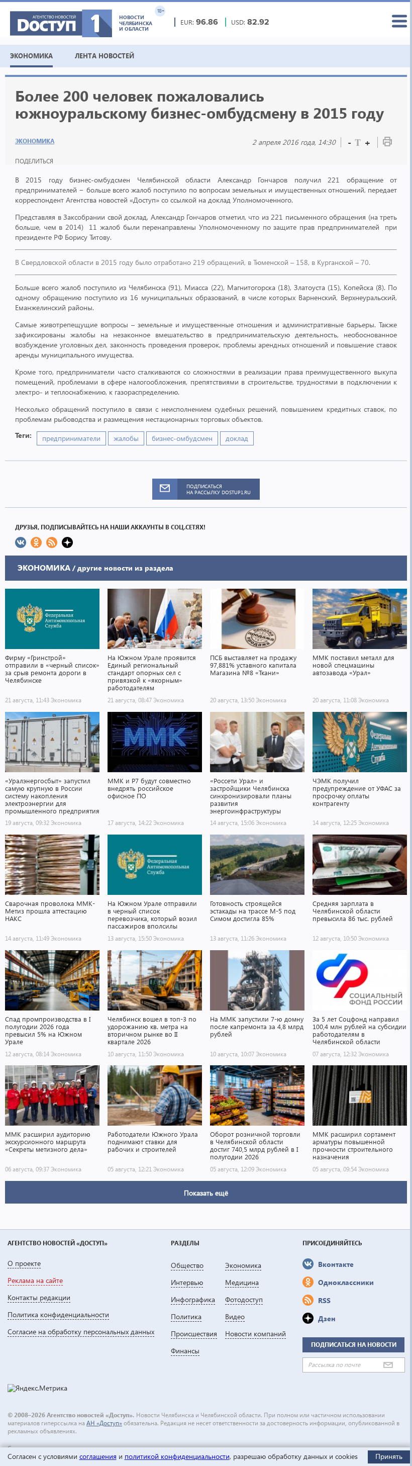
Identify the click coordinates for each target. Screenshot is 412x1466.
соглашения (98, 1456)
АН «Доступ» (104, 1423)
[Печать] (387, 143)
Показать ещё (206, 1193)
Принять (388, 1456)
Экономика (34, 141)
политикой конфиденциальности (177, 1456)
